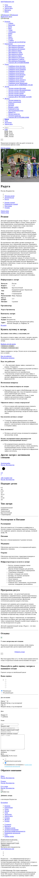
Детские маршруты (14, 100)
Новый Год (12, 112)
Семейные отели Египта (16, 73)
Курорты (7, 21)
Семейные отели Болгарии (17, 68)
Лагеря (7, 86)
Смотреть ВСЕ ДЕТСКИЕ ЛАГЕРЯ (20, 97)
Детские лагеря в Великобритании (19, 90)
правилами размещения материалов (18, 765)
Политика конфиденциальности (15, 831)
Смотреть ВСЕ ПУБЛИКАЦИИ (18, 117)
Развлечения (9, 44)
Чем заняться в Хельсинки (16, 61)
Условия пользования (11, 829)
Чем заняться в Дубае (15, 52)
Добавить (19, 652)
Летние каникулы (14, 114)
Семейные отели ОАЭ (15, 78)
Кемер (10, 33)
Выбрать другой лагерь (8, 344)
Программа (8, 206)
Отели (7, 64)
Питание (11, 105)
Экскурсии (8, 6)
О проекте (8, 824)
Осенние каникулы (14, 115)
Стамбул (11, 40)
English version (9, 836)
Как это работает (6, 356)
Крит (10, 35)
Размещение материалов (12, 833)
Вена (10, 28)
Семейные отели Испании (16, 74)
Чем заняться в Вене (14, 50)
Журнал (7, 98)
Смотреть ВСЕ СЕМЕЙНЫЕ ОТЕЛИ (20, 85)
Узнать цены (5, 211)
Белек (10, 26)
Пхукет (10, 38)
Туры (6, 5)
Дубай (10, 30)
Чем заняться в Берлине (16, 47)
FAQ (6, 835)
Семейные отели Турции (16, 81)
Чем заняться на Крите (15, 54)
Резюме (10, 202)
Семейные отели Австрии (16, 66)
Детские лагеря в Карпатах (17, 95)
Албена (10, 23)
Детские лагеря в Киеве (16, 93)
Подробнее (7, 148)
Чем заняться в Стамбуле (16, 59)
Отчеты (7, 821)
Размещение (11, 204)
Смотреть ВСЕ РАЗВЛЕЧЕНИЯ (18, 62)
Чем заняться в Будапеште (16, 49)
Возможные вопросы (7, 358)
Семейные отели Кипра (16, 76)
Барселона (11, 25)
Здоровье (11, 103)
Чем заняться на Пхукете (16, 57)
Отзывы (7, 207)
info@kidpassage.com (7, 1)
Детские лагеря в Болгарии (17, 88)
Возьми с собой (13, 107)
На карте (3, 325)
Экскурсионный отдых (15, 110)
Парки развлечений (14, 102)
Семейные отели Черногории (17, 83)
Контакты (8, 10)
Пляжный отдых (13, 109)
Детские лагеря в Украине (16, 91)
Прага (10, 37)
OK (2, 148)
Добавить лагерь (10, 828)
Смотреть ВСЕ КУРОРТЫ (16, 42)
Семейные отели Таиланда (17, 80)
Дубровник (12, 32)
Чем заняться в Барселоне (16, 45)
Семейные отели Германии (17, 69)
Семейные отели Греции (16, 71)
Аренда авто (9, 8)
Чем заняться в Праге (15, 56)
